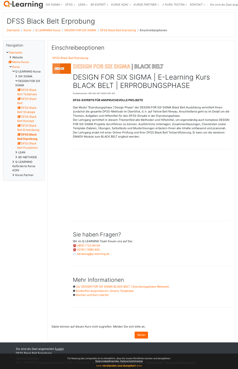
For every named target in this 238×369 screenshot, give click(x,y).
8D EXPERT (98, 4)
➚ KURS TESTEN (173, 4)
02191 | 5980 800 (88, 249)
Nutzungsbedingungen (107, 361)
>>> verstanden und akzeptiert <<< (119, 365)
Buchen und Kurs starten (92, 295)
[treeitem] (23, 114)
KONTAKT (196, 4)
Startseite (13, 30)
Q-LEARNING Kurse (48, 30)
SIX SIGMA (53, 4)
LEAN (81, 4)
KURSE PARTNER (145, 4)
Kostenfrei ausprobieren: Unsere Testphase (105, 291)
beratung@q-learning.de (93, 254)
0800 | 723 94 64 (88, 245)
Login (59, 349)
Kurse (27, 30)
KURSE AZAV (119, 4)
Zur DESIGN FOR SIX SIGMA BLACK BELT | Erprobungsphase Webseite (122, 286)
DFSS (69, 4)
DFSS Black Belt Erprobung (118, 30)
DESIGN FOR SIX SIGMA (80, 30)
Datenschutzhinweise (131, 361)
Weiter (141, 335)
